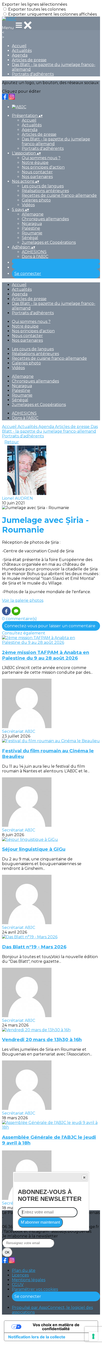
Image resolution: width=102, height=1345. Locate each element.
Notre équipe (35, 162)
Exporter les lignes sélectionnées (34, 4)
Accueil (19, 46)
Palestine (31, 228)
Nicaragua (32, 223)
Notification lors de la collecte (36, 1336)
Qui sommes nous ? (41, 158)
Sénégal (30, 237)
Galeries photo (36, 200)
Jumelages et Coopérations (49, 242)
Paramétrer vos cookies (35, 1289)
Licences (20, 1275)
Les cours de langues (43, 186)
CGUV (18, 1284)
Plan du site (23, 1270)
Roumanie (32, 233)
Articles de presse (29, 60)
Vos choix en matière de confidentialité (56, 1326)
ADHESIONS (34, 251)
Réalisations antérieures (45, 190)
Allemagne (33, 214)
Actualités (22, 50)
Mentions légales (28, 1280)
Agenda (19, 55)
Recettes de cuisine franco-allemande (59, 195)
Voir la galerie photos (22, 600)
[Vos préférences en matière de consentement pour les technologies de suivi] (93, 1336)
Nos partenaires (37, 176)
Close (84, 1177)
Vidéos (28, 204)
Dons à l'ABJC (35, 256)
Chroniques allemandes (45, 219)
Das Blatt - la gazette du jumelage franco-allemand (50, 429)
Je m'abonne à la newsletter (30, 1236)
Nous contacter (37, 172)
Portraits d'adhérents (33, 74)
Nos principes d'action (43, 167)
